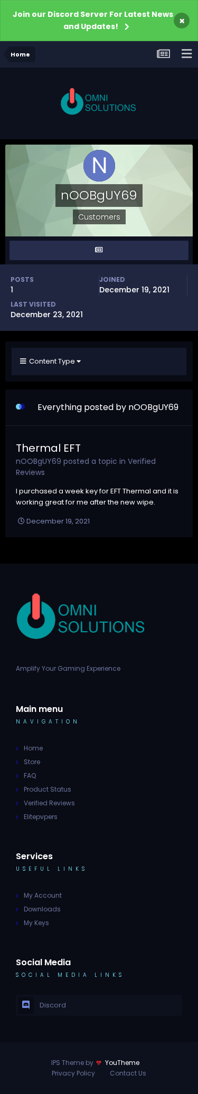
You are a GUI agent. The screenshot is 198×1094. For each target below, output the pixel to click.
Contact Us (128, 1073)
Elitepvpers (41, 816)
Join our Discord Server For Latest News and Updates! (93, 20)
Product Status (47, 789)
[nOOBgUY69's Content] (99, 250)
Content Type (51, 361)
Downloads (42, 909)
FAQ (30, 775)
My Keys (36, 922)
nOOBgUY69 (38, 461)
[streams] (163, 54)
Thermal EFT (48, 448)
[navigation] (186, 54)
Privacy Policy (73, 1073)
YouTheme (122, 1062)
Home (33, 748)
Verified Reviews (49, 802)
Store (32, 761)
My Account (43, 895)
